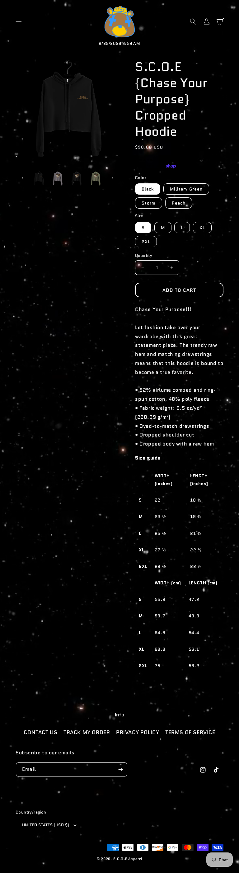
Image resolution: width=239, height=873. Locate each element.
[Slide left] (22, 178)
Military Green (186, 189)
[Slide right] (113, 178)
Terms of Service (190, 732)
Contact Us (40, 732)
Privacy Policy (137, 732)
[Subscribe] (120, 769)
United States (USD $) (45, 825)
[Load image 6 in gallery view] (96, 178)
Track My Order (86, 732)
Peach (182, 204)
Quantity (143, 255)
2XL (146, 241)
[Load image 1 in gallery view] (39, 178)
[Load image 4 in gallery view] (77, 178)
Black (148, 189)
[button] (19, 21)
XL (202, 227)
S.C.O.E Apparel (128, 858)
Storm (149, 203)
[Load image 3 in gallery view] (58, 178)
